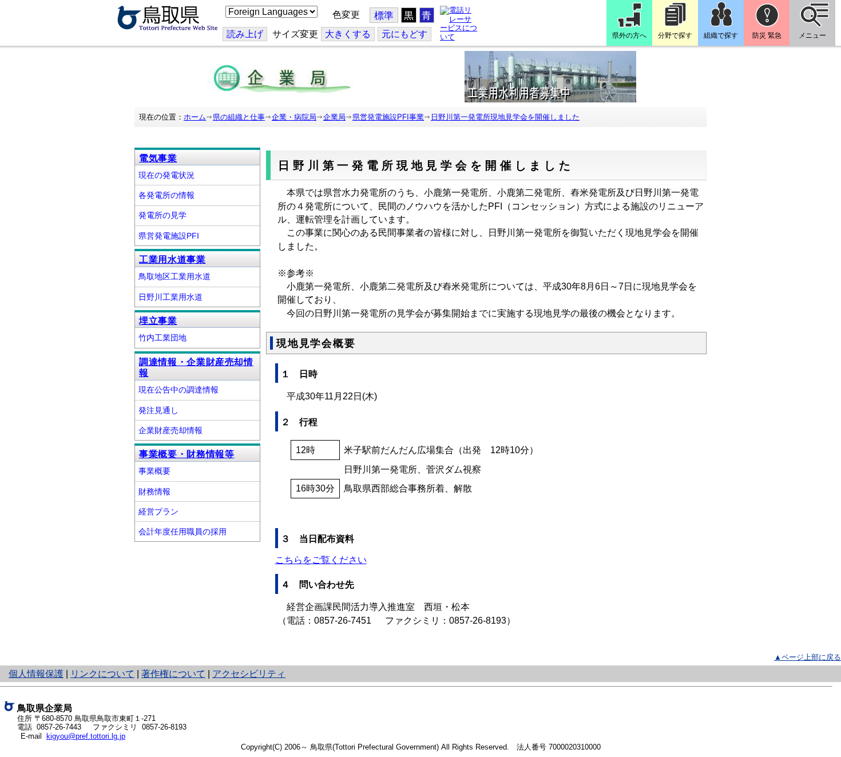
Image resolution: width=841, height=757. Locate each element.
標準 (384, 15)
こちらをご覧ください (321, 560)
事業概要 (154, 470)
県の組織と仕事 (239, 117)
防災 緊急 (767, 35)
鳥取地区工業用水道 (174, 276)
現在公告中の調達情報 (178, 389)
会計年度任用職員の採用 (182, 531)
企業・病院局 (294, 117)
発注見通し (158, 410)
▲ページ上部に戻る (807, 657)
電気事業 (158, 158)
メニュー (812, 35)
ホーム (195, 117)
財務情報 (154, 491)
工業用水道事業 (172, 259)
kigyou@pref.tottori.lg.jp (85, 736)
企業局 (334, 117)
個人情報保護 (36, 674)
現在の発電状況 (166, 175)
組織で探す (721, 35)
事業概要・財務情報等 (187, 454)
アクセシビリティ (248, 674)
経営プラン (158, 511)
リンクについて (102, 674)
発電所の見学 (162, 215)
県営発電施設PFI (168, 235)
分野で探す (675, 35)
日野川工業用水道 (170, 297)
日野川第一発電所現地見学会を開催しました (505, 117)
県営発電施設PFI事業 (388, 117)
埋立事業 (158, 321)
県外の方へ (629, 35)
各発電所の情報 (166, 195)
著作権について (173, 674)
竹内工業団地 (162, 337)
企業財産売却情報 (170, 430)
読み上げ (245, 34)
